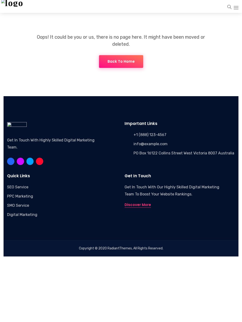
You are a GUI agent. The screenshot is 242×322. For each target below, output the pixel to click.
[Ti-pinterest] (20, 161)
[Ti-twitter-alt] (30, 161)
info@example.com (151, 144)
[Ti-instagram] (39, 161)
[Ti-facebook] (10, 161)
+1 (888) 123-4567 (150, 134)
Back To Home (121, 61)
